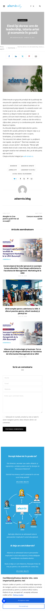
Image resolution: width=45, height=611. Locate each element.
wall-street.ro (28, 156)
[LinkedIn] (15, 56)
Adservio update (27, 166)
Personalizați (23, 606)
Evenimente (22, 20)
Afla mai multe (22, 482)
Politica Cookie (18, 595)
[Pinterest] (29, 56)
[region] (22, 592)
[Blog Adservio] (16, 6)
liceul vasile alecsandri (22, 174)
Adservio (13, 166)
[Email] (35, 56)
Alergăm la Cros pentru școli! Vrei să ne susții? (11, 218)
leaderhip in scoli (28, 170)
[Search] (39, 6)
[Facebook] (9, 56)
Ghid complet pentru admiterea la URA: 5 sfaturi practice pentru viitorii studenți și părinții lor (22, 311)
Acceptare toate (23, 600)
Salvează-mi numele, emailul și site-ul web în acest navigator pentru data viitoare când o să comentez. (21, 420)
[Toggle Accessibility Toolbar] (4, 601)
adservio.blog (17, 37)
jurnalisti (13, 170)
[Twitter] (22, 56)
